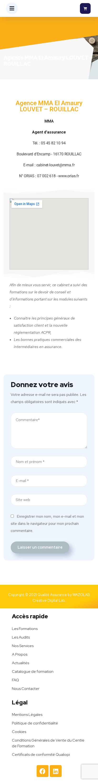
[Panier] (85, 8)
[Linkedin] (56, 771)
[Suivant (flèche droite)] (89, 391)
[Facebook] (43, 771)
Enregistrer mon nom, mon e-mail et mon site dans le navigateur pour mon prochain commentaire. (47, 523)
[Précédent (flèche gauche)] (8, 391)
